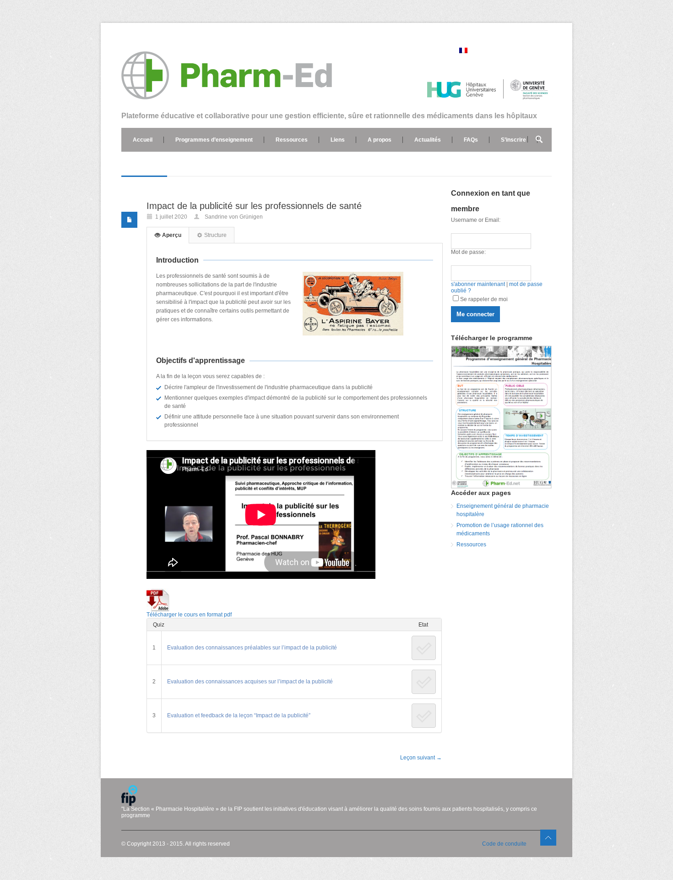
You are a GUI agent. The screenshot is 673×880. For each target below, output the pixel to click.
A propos (379, 140)
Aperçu (171, 235)
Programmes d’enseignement (214, 140)
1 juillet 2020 (171, 217)
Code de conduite (504, 844)
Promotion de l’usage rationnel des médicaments (499, 529)
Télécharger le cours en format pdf (190, 614)
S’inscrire (513, 140)
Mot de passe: (468, 252)
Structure (215, 235)
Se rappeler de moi (484, 299)
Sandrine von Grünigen (234, 217)
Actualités (427, 140)
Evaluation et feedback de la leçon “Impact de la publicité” (238, 715)
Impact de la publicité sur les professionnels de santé (254, 206)
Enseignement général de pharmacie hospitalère (502, 510)
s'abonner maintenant (478, 284)
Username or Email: (475, 220)
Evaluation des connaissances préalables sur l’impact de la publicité (252, 647)
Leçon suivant (421, 757)
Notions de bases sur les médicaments (183, 163)
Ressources (292, 140)
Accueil (142, 140)
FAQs (471, 140)
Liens (338, 140)
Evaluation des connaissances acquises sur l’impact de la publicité (250, 681)
